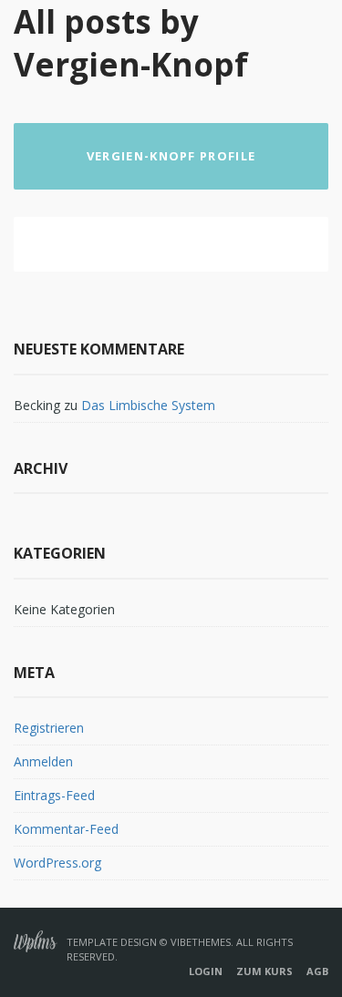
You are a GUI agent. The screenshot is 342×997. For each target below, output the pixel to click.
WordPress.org (57, 862)
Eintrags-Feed (54, 795)
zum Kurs (264, 971)
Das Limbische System (148, 405)
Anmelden (43, 761)
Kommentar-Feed (66, 829)
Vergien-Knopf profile (171, 156)
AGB (317, 971)
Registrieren (49, 727)
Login (206, 971)
